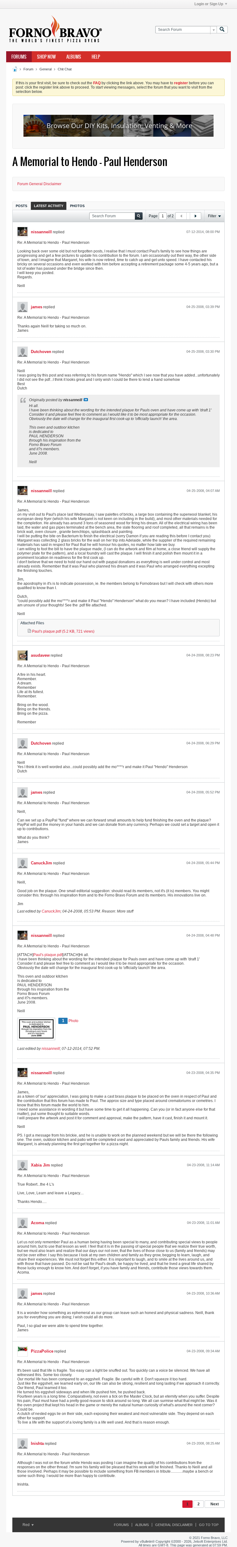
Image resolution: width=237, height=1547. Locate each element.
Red (27, 1525)
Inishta (37, 1443)
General (46, 69)
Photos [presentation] (77, 206)
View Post (86, 399)
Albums (73, 56)
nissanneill (41, 232)
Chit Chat (65, 69)
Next (214, 1504)
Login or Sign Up (208, 4)
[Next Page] (195, 216)
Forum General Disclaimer (39, 184)
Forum (28, 69)
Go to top (208, 1525)
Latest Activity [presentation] (48, 206)
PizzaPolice (42, 1351)
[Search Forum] (222, 30)
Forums (19, 56)
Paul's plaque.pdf (47, 955)
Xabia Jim (40, 1165)
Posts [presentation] (21, 206)
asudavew (40, 655)
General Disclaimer (174, 1525)
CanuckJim (41, 863)
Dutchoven (41, 351)
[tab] (21, 206)
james (36, 307)
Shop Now (46, 56)
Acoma (37, 1223)
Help (96, 56)
